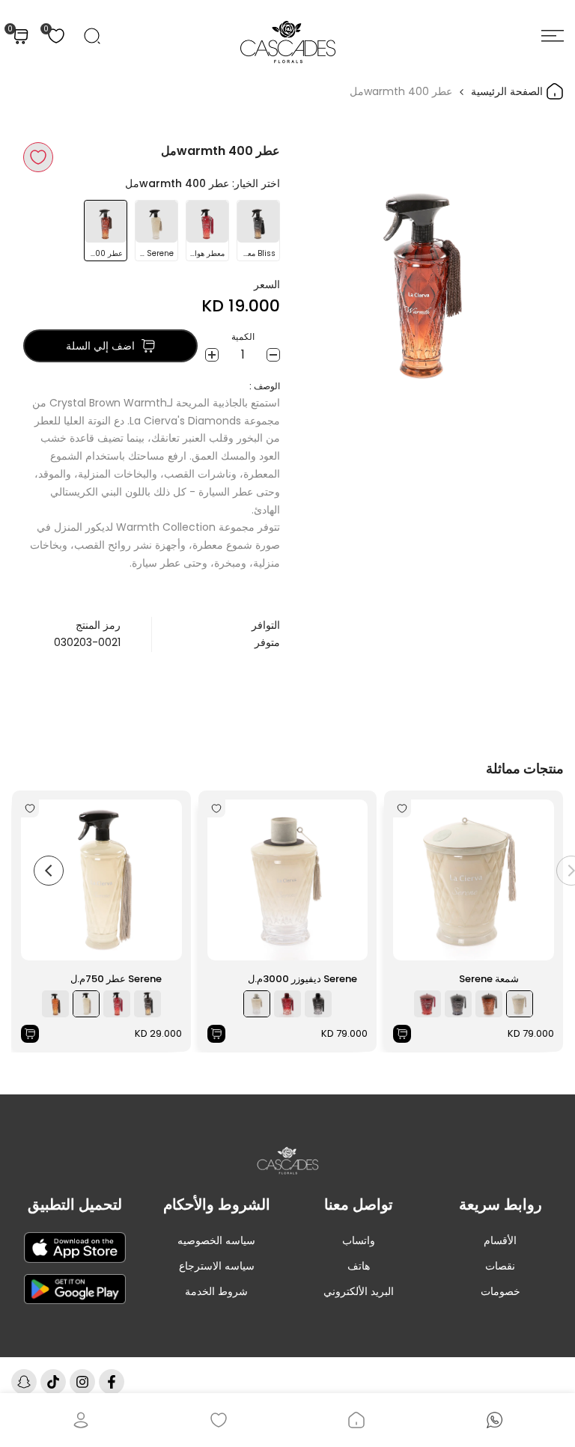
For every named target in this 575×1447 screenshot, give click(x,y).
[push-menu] (552, 36)
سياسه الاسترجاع (217, 1265)
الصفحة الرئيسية (508, 91)
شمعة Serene (489, 979)
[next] (49, 871)
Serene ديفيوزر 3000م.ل (302, 979)
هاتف (358, 1265)
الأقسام (500, 1240)
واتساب (358, 1240)
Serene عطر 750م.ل (116, 979)
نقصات (500, 1265)
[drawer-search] (92, 36)
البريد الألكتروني (358, 1291)
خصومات (500, 1291)
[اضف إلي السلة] (402, 1034)
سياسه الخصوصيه (216, 1240)
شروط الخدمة (216, 1291)
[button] (38, 157)
